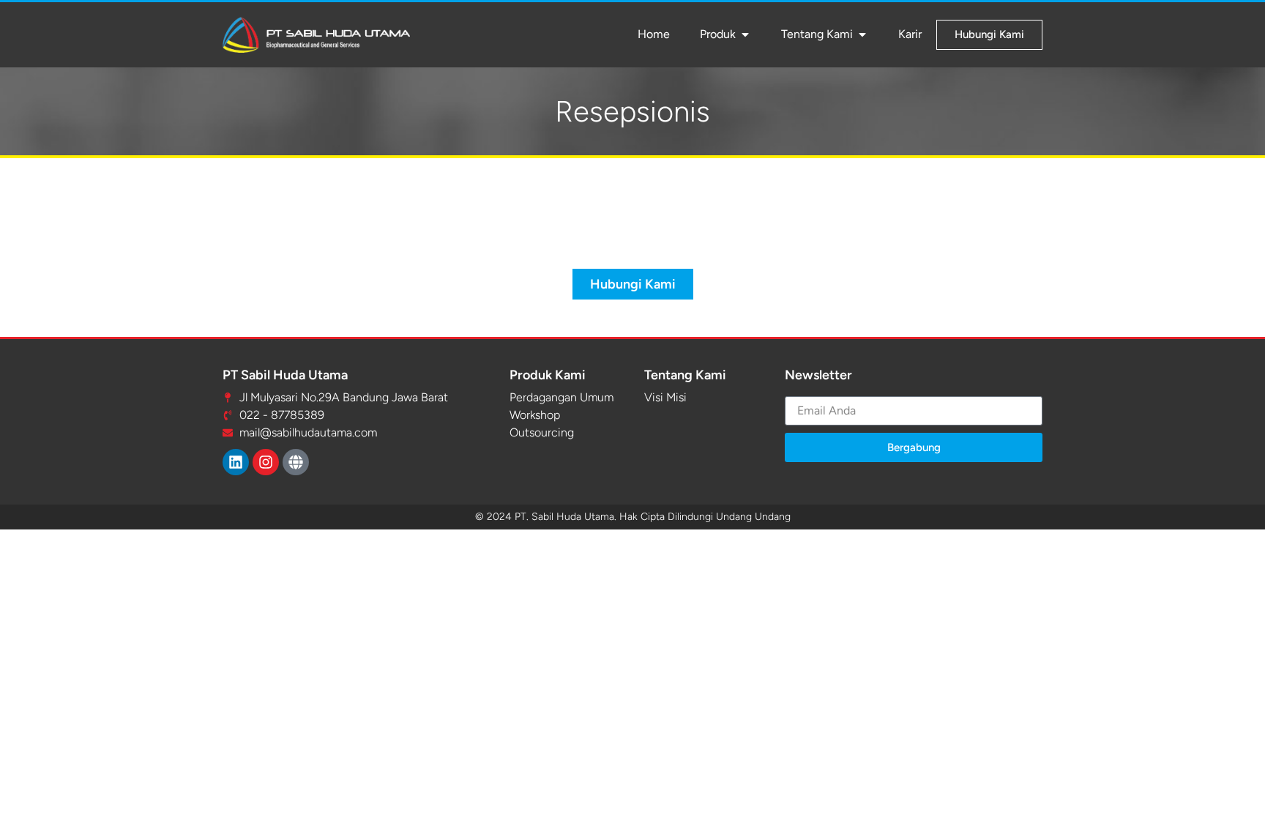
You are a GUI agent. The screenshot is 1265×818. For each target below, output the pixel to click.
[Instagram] (266, 462)
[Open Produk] (745, 34)
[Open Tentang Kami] (862, 34)
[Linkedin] (236, 462)
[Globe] (296, 462)
